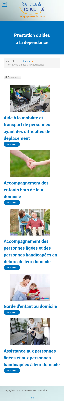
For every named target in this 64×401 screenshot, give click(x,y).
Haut (32, 397)
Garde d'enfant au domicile (30, 306)
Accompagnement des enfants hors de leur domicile (26, 189)
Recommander (13, 77)
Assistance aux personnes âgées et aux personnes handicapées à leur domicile (32, 357)
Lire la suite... (12, 144)
